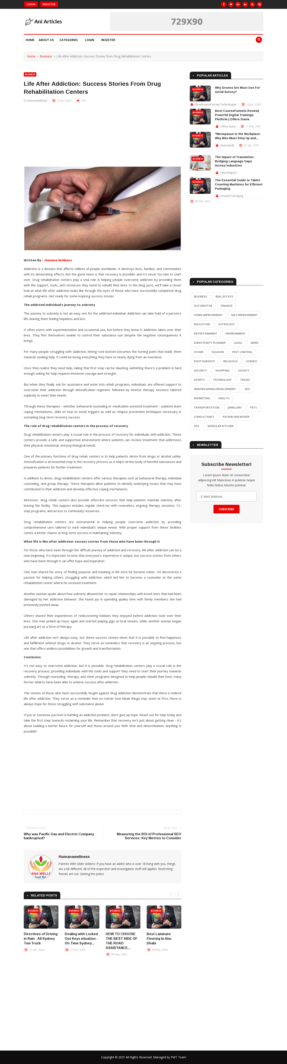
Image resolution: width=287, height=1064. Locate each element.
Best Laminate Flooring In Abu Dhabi (159, 938)
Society (243, 370)
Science (251, 361)
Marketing (202, 398)
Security (200, 370)
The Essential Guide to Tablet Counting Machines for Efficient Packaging (238, 184)
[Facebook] (223, 4)
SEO (247, 389)
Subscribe (226, 509)
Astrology (226, 324)
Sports (199, 380)
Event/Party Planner (209, 343)
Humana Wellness (58, 260)
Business (46, 56)
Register (49, 4)
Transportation (206, 407)
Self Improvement (244, 315)
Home (30, 40)
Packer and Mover (236, 417)
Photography (204, 361)
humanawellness (37, 100)
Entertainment (205, 333)
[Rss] (252, 4)
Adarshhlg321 (228, 172)
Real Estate (224, 296)
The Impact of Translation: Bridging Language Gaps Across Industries (234, 161)
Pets (253, 407)
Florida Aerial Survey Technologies (216, 104)
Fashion (218, 352)
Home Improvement (208, 315)
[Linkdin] (245, 4)
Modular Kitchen (221, 426)
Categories (68, 40)
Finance (226, 306)
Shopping (222, 370)
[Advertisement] (102, 136)
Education (202, 324)
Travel (245, 380)
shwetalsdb (227, 145)
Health (224, 398)
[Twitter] (231, 4)
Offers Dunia (228, 126)
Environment (236, 333)
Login (31, 4)
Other (198, 352)
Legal (238, 343)
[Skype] (259, 4)
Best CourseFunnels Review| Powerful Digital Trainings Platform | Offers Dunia (237, 115)
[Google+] (238, 4)
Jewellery (235, 407)
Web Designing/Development (215, 389)
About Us (46, 40)
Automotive (203, 306)
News (254, 343)
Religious (230, 361)
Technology (222, 380)
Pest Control (242, 352)
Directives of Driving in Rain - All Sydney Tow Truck (41, 938)
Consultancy (204, 417)
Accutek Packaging (231, 196)
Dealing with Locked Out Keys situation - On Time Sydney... (81, 938)
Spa (196, 426)
